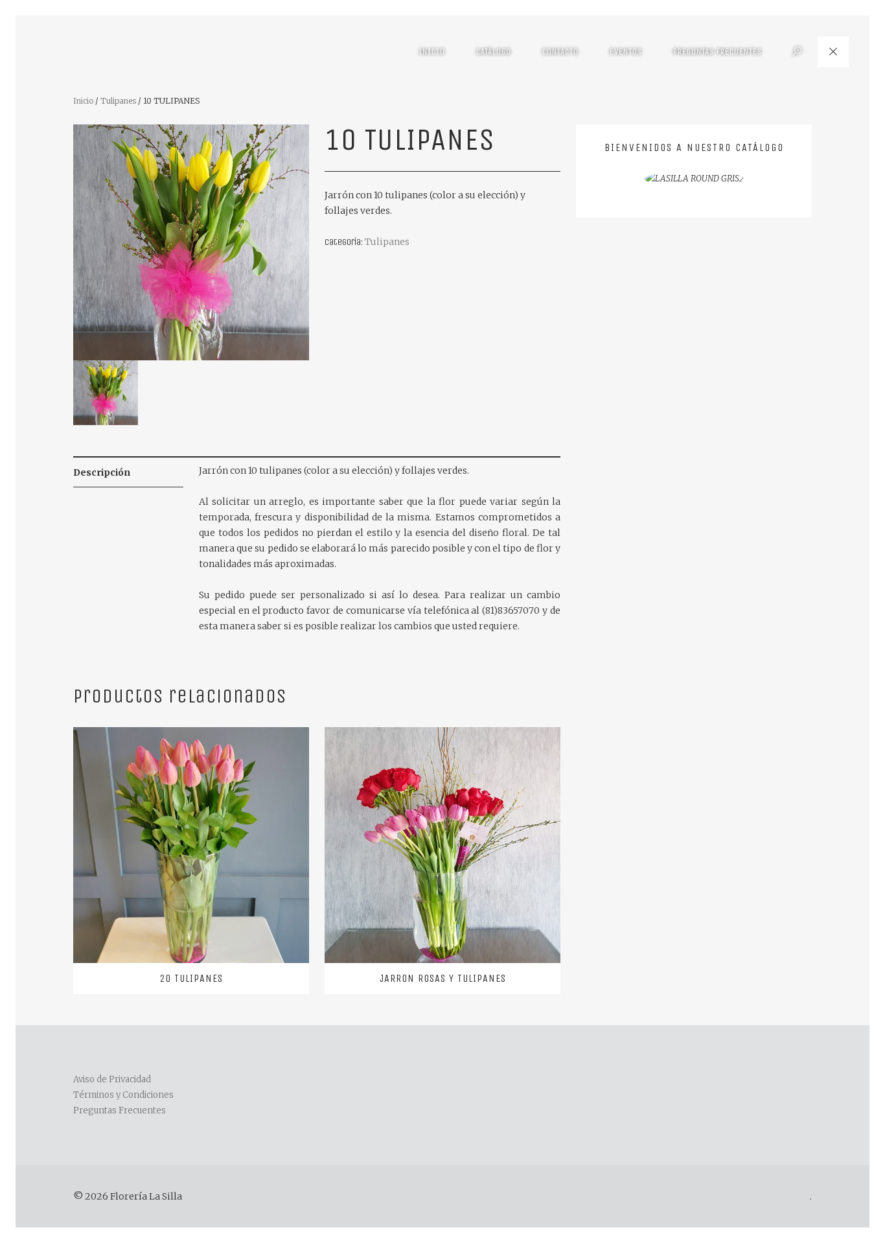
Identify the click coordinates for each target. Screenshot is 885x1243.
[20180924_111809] (191, 241)
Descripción (101, 472)
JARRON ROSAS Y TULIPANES (443, 978)
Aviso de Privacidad (112, 1079)
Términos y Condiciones (123, 1094)
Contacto (560, 51)
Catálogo (493, 51)
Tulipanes (118, 101)
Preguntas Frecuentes (717, 51)
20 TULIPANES (191, 978)
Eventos (626, 51)
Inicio (432, 51)
